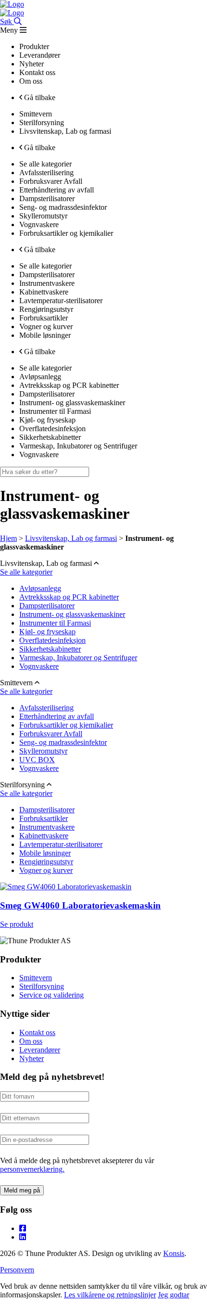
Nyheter (31, 1058)
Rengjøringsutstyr (46, 862)
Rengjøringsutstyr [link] (46, 309)
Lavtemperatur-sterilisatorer (61, 844)
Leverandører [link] (39, 55)
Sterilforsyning (41, 986)
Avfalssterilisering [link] (46, 172)
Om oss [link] (30, 81)
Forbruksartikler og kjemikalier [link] (66, 233)
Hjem (8, 538)
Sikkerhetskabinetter (50, 649)
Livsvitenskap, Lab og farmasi (71, 538)
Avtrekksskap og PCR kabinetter (69, 597)
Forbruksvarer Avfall (50, 734)
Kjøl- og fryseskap (47, 632)
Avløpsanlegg (40, 588)
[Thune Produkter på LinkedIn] (22, 1237)
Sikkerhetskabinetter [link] (50, 437)
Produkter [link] (34, 46)
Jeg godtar (173, 1295)
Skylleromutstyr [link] (43, 216)
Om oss (30, 1041)
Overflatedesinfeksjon (52, 640)
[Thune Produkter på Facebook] (22, 1228)
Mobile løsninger (45, 853)
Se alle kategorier (26, 572)
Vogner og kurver (46, 870)
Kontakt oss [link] (37, 72)
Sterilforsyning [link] (41, 122)
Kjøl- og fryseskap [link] (47, 420)
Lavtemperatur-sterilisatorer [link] (61, 300)
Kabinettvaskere (43, 836)
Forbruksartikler (43, 818)
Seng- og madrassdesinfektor (63, 742)
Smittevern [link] (35, 114)
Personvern (17, 1270)
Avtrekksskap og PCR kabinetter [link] (69, 385)
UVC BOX (37, 760)
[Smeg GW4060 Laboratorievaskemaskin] (65, 887)
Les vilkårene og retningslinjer (110, 1295)
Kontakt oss (37, 1032)
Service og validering (51, 995)
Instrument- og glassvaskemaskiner (72, 614)
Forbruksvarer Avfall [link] (50, 181)
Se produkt (16, 924)
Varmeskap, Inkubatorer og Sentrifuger (78, 658)
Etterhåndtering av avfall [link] (56, 190)
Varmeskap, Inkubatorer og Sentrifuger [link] (78, 446)
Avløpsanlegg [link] (40, 376)
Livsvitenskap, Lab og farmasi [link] (65, 131)
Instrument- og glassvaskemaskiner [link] (72, 402)
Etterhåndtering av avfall (56, 716)
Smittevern (35, 978)
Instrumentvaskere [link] (47, 283)
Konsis (173, 1253)
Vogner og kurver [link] (46, 326)
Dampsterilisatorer (47, 606)
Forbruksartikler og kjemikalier (66, 725)
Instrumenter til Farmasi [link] (55, 411)
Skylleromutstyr (43, 751)
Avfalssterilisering (46, 708)
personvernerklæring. (32, 1169)
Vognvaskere (39, 666)
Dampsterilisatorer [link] (47, 198)
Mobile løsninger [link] (45, 335)
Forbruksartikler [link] (43, 318)
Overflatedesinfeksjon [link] (52, 428)
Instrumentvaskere (47, 827)
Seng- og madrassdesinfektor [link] (63, 207)
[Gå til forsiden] (12, 4)
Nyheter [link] (31, 64)
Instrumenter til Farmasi (55, 623)
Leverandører (39, 1050)
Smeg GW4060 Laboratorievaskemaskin (80, 905)
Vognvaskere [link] (39, 224)
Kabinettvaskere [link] (43, 292)
